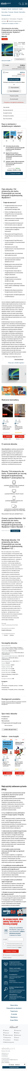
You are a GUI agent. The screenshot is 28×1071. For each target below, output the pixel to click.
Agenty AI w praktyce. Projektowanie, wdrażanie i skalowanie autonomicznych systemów (14, 155)
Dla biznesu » (12, 980)
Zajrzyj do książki (6, 60)
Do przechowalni (14, 99)
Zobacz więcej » (7, 957)
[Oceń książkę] (20, 47)
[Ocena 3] (17, 47)
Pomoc (21, 513)
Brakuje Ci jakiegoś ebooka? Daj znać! (16, 987)
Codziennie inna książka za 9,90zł (10, 23)
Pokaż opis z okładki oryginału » (16, 362)
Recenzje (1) (8, 110)
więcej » (20, 947)
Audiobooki (15, 9)
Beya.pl (17, 1037)
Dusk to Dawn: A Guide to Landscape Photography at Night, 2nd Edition (13, 648)
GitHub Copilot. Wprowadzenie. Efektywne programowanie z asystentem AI (15, 163)
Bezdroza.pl (18, 1035)
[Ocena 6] (22, 47)
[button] (25, 374)
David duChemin (6, 429)
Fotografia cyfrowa (13, 685)
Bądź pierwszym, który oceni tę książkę (19, 49)
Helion (23, 44)
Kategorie (4, 9)
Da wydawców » (13, 974)
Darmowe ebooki (6, 15)
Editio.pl (17, 1032)
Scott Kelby (17, 429)
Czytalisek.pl (7, 1040)
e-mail (5, 939)
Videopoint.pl (8, 1037)
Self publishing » (13, 994)
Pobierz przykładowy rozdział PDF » (10, 674)
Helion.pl (7, 1030)
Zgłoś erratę (5, 676)
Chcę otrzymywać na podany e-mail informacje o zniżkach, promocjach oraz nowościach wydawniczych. (15, 945)
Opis (6, 107)
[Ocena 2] (16, 47)
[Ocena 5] (21, 47)
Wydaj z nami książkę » (15, 968)
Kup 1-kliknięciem (14, 91)
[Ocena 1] (14, 47)
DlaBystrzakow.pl (9, 1035)
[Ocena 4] (19, 47)
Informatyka (4, 685)
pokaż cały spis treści (10, 729)
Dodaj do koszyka (14, 79)
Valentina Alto (9, 159)
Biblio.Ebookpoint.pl (9, 1042)
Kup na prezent (15, 87)
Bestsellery (22, 12)
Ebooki (9, 9)
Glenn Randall (21, 42)
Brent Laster (8, 166)
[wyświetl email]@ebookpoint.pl (11, 1059)
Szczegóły (7, 113)
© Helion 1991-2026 (6, 1051)
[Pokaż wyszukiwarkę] (20, 4)
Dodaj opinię (15, 531)
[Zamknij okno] (24, 1064)
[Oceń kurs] (6, 530)
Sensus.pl (7, 1032)
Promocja (4, 39)
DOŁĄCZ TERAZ (11, 951)
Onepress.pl (18, 1030)
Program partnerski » (14, 962)
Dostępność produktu (8, 115)
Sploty (17, 1040)
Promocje (10, 12)
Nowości (16, 12)
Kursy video (5, 12)
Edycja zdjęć (21, 689)
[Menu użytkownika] (23, 3)
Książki (20, 9)
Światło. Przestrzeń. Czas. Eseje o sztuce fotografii (7, 427)
